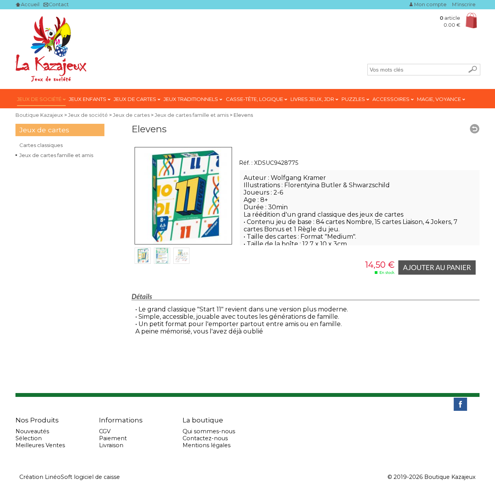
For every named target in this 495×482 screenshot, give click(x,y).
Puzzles (353, 99)
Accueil (30, 4)
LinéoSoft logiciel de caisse (82, 476)
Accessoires (391, 99)
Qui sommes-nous (209, 431)
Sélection (28, 438)
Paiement (113, 438)
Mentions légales (206, 445)
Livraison (111, 445)
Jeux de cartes (135, 99)
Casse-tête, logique (255, 99)
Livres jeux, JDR (312, 99)
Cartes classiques (41, 145)
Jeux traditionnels (191, 99)
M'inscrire (464, 4)
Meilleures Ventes (40, 445)
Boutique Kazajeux (39, 115)
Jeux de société (40, 99)
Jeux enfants (88, 99)
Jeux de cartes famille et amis (56, 155)
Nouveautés (32, 431)
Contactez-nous (205, 438)
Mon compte (430, 4)
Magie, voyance (439, 99)
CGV (105, 431)
